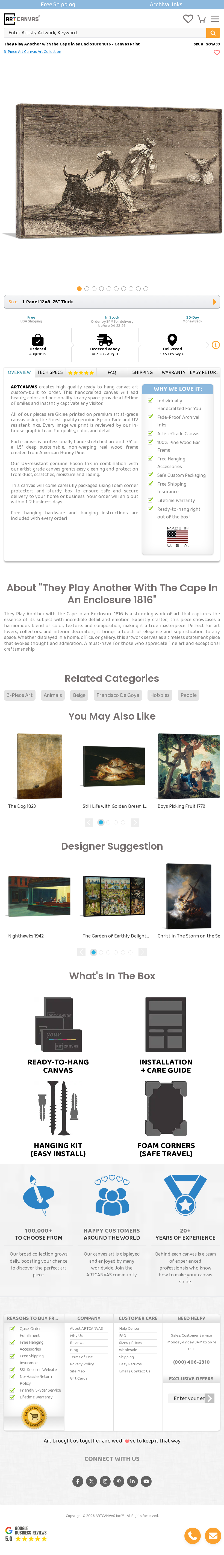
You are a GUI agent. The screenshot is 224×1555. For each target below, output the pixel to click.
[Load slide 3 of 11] (94, 288)
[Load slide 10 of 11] (145, 288)
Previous (89, 822)
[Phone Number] (192, 1535)
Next (135, 822)
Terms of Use (81, 1357)
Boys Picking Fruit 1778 (181, 806)
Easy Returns (205, 372)
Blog (74, 1350)
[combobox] (112, 33)
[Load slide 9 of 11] (138, 288)
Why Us (76, 1335)
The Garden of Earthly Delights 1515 (116, 936)
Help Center (129, 1328)
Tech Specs (50, 372)
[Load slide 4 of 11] (101, 288)
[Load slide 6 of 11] (116, 288)
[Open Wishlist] (188, 19)
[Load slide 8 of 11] (131, 288)
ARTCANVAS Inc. (108, 1516)
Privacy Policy (82, 1364)
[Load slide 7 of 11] (123, 288)
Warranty (173, 372)
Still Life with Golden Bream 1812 (116, 806)
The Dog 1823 (22, 806)
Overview (19, 372)
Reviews (81, 373)
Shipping (142, 372)
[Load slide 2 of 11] (86, 288)
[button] (202, 19)
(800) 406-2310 (191, 1362)
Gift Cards (78, 1378)
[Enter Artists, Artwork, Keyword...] (213, 33)
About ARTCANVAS (86, 1328)
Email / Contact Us (135, 1371)
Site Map (77, 1371)
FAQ (112, 372)
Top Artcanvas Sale (112, 4)
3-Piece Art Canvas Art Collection (32, 52)
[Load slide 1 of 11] (79, 288)
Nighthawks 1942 (26, 936)
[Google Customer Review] (26, 1534)
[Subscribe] (209, 1398)
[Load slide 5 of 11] (109, 288)
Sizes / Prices (130, 1343)
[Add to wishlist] (217, 53)
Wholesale (128, 1350)
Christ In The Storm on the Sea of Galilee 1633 (191, 936)
